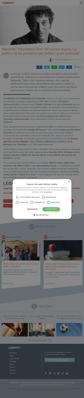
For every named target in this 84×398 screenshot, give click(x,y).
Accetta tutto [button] (51, 209)
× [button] (69, 181)
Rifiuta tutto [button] (32, 209)
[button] (42, 215)
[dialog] (42, 199)
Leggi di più (48, 192)
